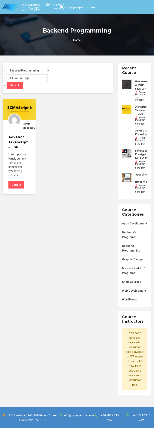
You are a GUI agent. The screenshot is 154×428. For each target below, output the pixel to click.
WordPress (129, 299)
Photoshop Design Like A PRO (143, 154)
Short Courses (131, 282)
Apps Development (134, 223)
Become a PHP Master (141, 85)
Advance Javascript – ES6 (143, 110)
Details (16, 184)
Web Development (134, 290)
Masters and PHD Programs (133, 271)
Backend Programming (131, 248)
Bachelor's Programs (129, 235)
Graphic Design (132, 259)
